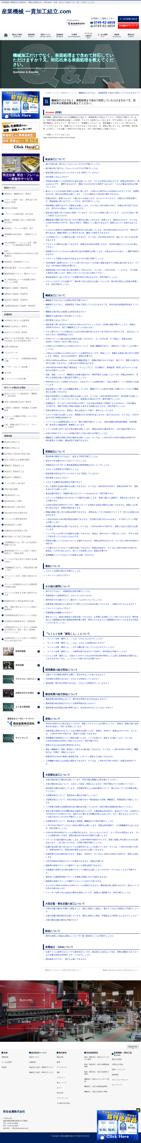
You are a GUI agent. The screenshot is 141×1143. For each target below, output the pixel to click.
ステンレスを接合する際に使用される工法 (20, 594)
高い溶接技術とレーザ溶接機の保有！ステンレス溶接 (20, 280)
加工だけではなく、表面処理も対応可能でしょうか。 (69, 591)
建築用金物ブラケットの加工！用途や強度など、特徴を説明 (20, 552)
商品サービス (68, 1000)
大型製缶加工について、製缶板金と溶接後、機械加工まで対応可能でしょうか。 (80, 821)
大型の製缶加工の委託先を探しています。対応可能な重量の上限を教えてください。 (82, 779)
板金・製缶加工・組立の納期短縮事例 (96, 1065)
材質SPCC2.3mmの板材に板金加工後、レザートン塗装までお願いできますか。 (80, 756)
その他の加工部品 (63, 1103)
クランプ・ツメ (62, 1098)
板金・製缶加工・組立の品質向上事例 (96, 1073)
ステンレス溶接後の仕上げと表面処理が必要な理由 (20, 585)
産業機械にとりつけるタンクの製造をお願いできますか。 (71, 555)
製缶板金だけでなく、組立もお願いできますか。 (67, 959)
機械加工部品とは (12, 448)
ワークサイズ (62, 1067)
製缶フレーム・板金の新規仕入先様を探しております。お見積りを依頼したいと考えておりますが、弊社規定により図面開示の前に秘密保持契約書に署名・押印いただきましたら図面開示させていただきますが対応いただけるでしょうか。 (92, 620)
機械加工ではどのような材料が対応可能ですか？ (67, 300)
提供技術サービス (39, 1053)
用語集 (4, 1067)
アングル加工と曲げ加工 (14, 483)
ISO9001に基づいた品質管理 (16, 320)
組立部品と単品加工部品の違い (17, 454)
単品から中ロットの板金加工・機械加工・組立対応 (20, 394)
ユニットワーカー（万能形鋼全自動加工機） (20, 359)
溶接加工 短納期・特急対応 (16, 294)
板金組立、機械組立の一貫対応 (17, 194)
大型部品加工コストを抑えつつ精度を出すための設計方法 (20, 639)
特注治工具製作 (11, 208)
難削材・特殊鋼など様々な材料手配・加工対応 (20, 221)
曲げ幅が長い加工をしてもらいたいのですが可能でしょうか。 (73, 168)
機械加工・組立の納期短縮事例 (95, 1086)
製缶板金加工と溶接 (13, 525)
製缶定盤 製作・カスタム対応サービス (21, 268)
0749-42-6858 (104, 22)
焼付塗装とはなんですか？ (57, 177)
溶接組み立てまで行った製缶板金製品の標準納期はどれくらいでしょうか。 (78, 465)
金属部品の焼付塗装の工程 (15, 530)
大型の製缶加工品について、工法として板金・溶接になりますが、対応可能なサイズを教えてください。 (91, 784)
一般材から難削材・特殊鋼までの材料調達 (20, 409)
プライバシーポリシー (120, 1080)
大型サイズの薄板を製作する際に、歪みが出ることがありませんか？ (75, 674)
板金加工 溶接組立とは (14, 471)
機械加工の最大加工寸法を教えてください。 (65, 316)
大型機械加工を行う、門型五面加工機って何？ (20, 568)
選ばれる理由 (26, 1000)
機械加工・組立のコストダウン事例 (96, 1080)
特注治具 (60, 1093)
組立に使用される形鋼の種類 (16, 460)
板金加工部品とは (12, 442)
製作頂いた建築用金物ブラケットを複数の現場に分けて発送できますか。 (77, 877)
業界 (58, 1062)
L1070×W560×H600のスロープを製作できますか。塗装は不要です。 (76, 861)
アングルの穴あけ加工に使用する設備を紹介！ (20, 560)
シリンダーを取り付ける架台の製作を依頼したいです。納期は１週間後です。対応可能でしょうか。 (89, 892)
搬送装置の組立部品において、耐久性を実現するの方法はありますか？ (76, 699)
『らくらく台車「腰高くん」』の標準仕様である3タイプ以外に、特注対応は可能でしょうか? (86, 651)
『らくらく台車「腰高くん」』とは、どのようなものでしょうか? (74, 638)
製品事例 (26, 1022)
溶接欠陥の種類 (11, 489)
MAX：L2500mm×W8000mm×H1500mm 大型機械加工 (21, 253)
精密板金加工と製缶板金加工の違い (19, 601)
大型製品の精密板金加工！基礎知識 (19, 621)
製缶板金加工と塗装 (13, 501)
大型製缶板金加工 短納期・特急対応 (20, 306)
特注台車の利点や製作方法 (15, 513)
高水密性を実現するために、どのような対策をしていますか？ (73, 679)
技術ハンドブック (118, 1069)
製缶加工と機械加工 (13, 477)
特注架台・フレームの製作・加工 (18, 228)
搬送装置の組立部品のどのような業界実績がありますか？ (71, 703)
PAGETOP (133, 1047)
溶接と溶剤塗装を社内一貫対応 (17, 402)
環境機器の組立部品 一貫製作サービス (20, 235)
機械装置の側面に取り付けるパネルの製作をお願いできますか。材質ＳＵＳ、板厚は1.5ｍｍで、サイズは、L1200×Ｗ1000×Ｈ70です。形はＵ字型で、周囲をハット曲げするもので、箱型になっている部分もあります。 (92, 223)
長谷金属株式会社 (67, 1136)
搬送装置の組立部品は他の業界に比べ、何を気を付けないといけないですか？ (79, 707)
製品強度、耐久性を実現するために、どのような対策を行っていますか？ (77, 683)
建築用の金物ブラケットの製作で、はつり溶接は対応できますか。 (75, 865)
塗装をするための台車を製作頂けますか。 (64, 745)
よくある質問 (7, 1062)
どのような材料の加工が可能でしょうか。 (64, 571)
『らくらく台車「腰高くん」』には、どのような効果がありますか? (75, 643)
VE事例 (68, 1022)
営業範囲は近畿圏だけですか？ (59, 612)
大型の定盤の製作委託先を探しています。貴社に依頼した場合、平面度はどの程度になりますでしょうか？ (92, 916)
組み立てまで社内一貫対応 (15, 332)
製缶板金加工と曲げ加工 (14, 507)
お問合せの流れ (117, 1064)
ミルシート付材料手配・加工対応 (18, 214)
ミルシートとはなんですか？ (58, 575)
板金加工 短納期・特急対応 (16, 300)
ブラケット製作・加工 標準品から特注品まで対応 (20, 201)
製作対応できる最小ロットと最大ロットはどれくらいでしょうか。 (75, 600)
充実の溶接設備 (11, 347)
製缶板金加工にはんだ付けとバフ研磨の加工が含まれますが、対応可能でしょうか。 (82, 277)
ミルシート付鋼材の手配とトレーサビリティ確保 (20, 417)
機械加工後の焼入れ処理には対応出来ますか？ (66, 312)
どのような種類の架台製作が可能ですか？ (64, 482)
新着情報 (110, 1022)
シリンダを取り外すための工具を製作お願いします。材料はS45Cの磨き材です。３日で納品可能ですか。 (91, 429)
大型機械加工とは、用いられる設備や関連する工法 (20, 543)
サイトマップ (117, 1085)
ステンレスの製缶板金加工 (15, 519)
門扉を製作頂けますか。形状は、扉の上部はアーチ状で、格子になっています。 (80, 410)
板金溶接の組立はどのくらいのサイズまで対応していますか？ (73, 172)
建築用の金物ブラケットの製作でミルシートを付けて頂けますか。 (75, 881)
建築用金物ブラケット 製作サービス (20, 274)
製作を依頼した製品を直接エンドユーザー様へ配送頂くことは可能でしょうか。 (80, 936)
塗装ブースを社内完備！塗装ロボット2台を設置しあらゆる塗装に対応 (21, 339)
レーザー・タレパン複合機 (15, 367)
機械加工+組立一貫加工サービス (41, 1072)
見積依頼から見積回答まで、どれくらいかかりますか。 (70, 595)
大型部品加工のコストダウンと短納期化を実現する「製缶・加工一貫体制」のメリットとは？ (20, 629)
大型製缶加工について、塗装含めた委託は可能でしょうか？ (72, 795)
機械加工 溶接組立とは (14, 465)
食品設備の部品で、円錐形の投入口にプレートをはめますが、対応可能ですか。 (80, 493)
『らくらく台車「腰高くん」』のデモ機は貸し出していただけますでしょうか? (80, 647)
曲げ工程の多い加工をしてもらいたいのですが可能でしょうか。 (74, 164)
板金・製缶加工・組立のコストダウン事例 (96, 1058)
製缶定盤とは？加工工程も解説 (17, 536)
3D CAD (7, 373)
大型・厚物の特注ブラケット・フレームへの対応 (20, 425)
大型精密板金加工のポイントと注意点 (20, 615)
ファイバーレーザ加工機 (14, 379)
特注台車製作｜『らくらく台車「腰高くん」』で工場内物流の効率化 (20, 244)
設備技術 (110, 1000)
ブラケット (61, 1078)
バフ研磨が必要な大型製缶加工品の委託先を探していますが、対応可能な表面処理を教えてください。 (90, 807)
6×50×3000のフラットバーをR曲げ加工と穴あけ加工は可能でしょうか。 (77, 433)
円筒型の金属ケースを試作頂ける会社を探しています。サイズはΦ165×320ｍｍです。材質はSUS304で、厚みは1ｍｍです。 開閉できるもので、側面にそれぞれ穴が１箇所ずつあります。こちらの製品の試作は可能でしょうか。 (92, 184)
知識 (6, 1053)
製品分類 (60, 1057)
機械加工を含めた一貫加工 (15, 326)
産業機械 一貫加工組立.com (36, 11)
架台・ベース (62, 1083)
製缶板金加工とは (12, 495)
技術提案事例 (92, 1053)
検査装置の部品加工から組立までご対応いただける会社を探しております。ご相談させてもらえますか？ (91, 604)
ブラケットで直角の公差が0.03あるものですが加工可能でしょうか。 (75, 258)
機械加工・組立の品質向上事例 (95, 1092)
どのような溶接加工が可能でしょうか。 (63, 469)
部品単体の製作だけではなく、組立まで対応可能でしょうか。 (73, 456)
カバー (59, 1088)
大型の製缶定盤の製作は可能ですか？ (62, 920)
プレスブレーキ (11, 352)
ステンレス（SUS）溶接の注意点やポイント (20, 577)
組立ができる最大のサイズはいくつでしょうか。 (67, 461)
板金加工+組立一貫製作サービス (41, 1067)
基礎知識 (5, 1057)
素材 (58, 1072)
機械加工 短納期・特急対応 (16, 288)
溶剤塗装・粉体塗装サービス (16, 262)
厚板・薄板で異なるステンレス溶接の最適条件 (20, 608)
